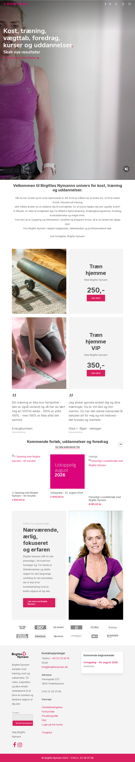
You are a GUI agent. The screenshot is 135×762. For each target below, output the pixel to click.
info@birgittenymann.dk (55, 667)
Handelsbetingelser (52, 707)
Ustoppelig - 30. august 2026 (101, 662)
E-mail (16, 712)
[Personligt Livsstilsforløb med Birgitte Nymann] (106, 476)
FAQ (44, 720)
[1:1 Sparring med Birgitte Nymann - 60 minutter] (29, 471)
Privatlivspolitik (50, 716)
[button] (129, 4)
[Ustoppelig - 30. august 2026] (67, 471)
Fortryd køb (48, 711)
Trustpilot (47, 732)
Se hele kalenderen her (67, 447)
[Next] (120, 444)
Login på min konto (52, 724)
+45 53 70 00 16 (60, 658)
